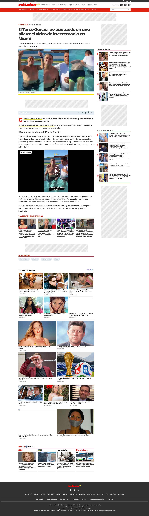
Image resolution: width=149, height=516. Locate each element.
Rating (94, 10)
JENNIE (32, 10)
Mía (107, 494)
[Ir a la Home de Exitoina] (29, 5)
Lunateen (113, 494)
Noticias (42, 494)
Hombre (65, 494)
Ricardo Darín (67, 10)
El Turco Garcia (24, 259)
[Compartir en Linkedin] (89, 112)
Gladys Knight (55, 10)
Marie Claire (50, 494)
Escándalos (45, 5)
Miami (56, 259)
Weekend (82, 494)
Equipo (84, 499)
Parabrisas (73, 494)
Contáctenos (64, 499)
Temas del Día (23, 10)
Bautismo (35, 259)
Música (90, 5)
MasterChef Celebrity (82, 10)
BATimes (121, 494)
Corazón (55, 5)
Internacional (74, 5)
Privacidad (75, 499)
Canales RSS (39, 499)
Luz (103, 494)
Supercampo (91, 494)
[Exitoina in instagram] (121, 5)
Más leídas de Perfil (106, 131)
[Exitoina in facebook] (125, 5)
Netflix (83, 5)
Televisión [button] (63, 5)
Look (98, 494)
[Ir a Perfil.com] (127, 2)
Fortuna (58, 494)
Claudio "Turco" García (33, 118)
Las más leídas (103, 49)
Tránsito (110, 499)
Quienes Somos (52, 499)
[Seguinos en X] (129, 5)
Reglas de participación (97, 499)
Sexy (95, 5)
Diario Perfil (28, 494)
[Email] (92, 113)
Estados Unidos (46, 259)
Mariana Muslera (42, 10)
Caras (36, 494)
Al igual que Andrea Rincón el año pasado (36, 125)
